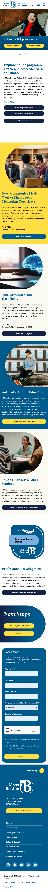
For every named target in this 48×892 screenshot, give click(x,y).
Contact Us (19, 634)
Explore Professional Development (24, 593)
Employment (11, 827)
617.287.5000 (12, 804)
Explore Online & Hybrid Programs (24, 421)
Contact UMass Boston (24, 811)
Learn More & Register (24, 236)
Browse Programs (13, 46)
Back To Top (32, 770)
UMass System (10, 882)
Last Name (9, 680)
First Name (9, 669)
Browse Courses (34, 46)
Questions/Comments (13, 714)
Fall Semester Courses (24, 121)
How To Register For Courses (19, 626)
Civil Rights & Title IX (15, 832)
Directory (10, 823)
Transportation (12, 846)
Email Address (10, 691)
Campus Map (11, 837)
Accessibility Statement (26, 882)
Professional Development (24, 114)
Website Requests (14, 856)
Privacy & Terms (10, 887)
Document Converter (15, 851)
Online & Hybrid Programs (24, 108)
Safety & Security (13, 842)
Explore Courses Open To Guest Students (24, 508)
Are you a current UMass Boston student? (21, 703)
